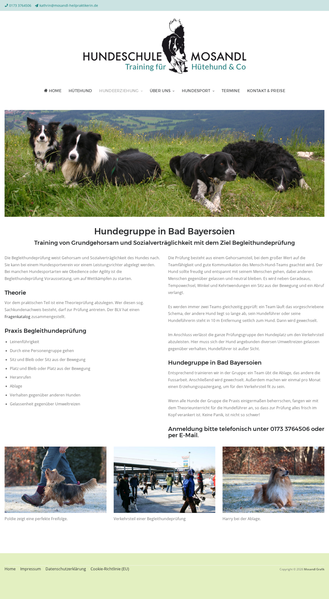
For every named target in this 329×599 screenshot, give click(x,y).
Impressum (30, 569)
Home (54, 90)
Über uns (160, 90)
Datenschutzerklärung (66, 569)
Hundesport (196, 90)
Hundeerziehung (118, 90)
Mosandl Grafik (314, 569)
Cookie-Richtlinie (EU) (110, 569)
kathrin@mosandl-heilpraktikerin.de (68, 5)
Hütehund (80, 90)
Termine (231, 90)
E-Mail (188, 435)
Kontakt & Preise (266, 90)
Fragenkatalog (17, 316)
